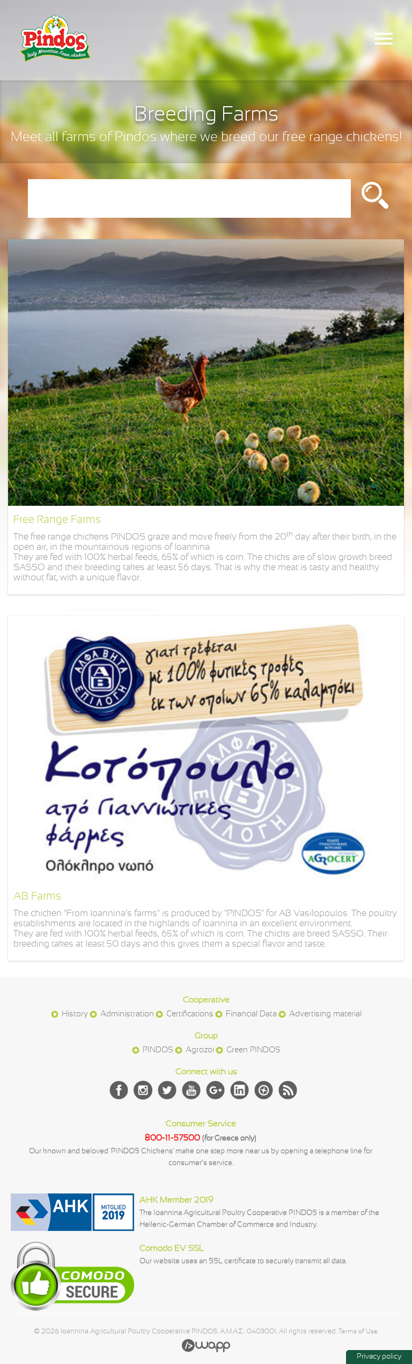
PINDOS (158, 1050)
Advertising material (325, 1014)
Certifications (190, 1014)
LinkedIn (239, 1090)
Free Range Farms (57, 520)
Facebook (118, 1090)
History (75, 1014)
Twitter (167, 1090)
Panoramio (263, 1090)
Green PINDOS (253, 1050)
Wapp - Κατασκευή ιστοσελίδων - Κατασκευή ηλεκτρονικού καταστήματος (206, 1345)
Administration (127, 1014)
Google (215, 1090)
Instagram (143, 1090)
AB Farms (37, 896)
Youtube (191, 1090)
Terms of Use (358, 1332)
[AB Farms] (205, 880)
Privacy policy (379, 1356)
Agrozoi (200, 1050)
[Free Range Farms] (205, 503)
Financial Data (251, 1014)
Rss (287, 1090)
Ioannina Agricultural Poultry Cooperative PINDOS (55, 49)
